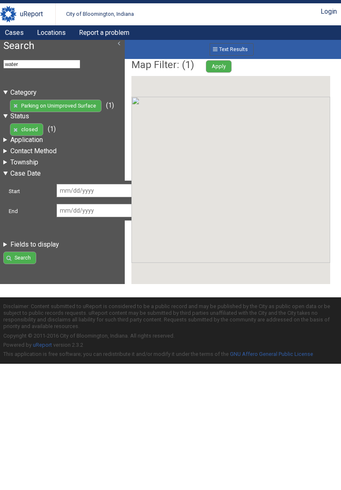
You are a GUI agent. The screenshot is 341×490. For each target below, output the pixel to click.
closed (29, 129)
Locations (51, 33)
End (13, 211)
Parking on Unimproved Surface (58, 106)
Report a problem (104, 33)
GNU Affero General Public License (271, 354)
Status (19, 116)
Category (23, 92)
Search (23, 258)
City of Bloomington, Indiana (100, 14)
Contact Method (33, 151)
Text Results (233, 49)
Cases (14, 33)
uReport (31, 14)
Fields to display (34, 244)
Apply (219, 66)
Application (26, 140)
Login (329, 11)
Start (14, 191)
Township (24, 162)
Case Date (25, 173)
